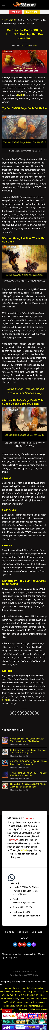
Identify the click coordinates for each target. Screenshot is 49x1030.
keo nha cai (9, 1006)
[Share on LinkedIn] (37, 713)
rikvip (23, 988)
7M (27, 999)
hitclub (16, 988)
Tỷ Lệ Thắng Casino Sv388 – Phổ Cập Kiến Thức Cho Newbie (28, 774)
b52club (37, 991)
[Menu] (3, 4)
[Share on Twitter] (22, 713)
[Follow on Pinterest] (20, 944)
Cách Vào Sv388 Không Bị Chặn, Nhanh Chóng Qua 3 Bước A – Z (28, 762)
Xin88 (21, 999)
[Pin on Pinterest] (32, 713)
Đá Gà (13, 20)
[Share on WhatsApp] (12, 713)
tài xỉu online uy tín (9, 999)
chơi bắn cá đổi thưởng (10, 991)
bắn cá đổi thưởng (39, 999)
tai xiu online (37, 988)
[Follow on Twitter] (15, 944)
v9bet (19, 1002)
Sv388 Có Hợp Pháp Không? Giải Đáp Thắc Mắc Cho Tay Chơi (28, 751)
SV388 (23, 850)
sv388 (35, 46)
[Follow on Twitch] (33, 944)
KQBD (5, 1002)
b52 (28, 988)
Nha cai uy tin (29, 971)
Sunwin (19, 1006)
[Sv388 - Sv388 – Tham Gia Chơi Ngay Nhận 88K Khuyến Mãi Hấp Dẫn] (24, 5)
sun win (8, 988)
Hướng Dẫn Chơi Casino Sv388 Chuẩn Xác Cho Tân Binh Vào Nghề (28, 785)
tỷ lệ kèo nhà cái (37, 1002)
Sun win (17, 971)
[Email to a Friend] (27, 713)
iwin (24, 991)
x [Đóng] (7, 1011)
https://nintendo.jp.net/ (34, 1006)
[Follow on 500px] (29, 944)
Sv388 (5, 20)
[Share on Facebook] (17, 713)
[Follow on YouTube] (24, 944)
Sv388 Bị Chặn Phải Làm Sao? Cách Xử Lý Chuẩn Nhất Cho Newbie (27, 740)
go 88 (45, 991)
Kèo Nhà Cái (7, 995)
